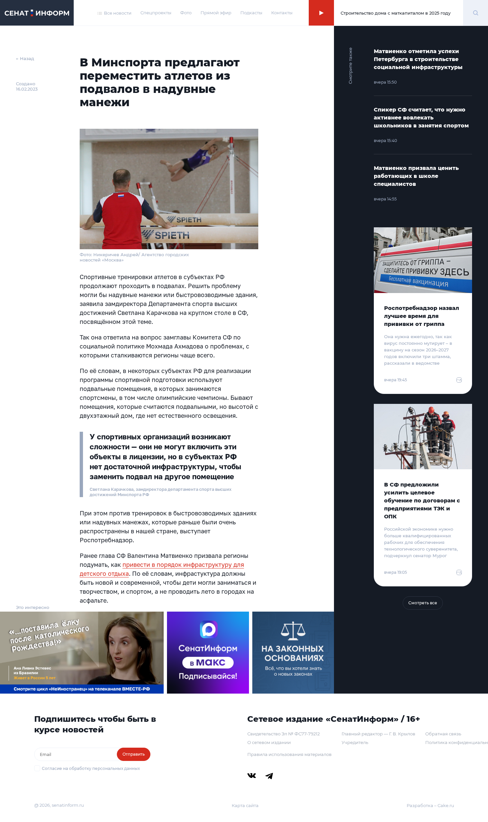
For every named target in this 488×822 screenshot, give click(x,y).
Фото (186, 12)
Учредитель (355, 742)
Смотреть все (422, 602)
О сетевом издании (269, 742)
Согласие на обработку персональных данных (91, 768)
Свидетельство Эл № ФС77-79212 (283, 733)
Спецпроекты (155, 12)
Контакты (281, 12)
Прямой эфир (216, 12)
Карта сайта (245, 805)
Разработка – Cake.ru (430, 805)
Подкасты (251, 12)
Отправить (133, 754)
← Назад (25, 58)
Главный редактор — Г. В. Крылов (378, 733)
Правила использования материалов (289, 754)
